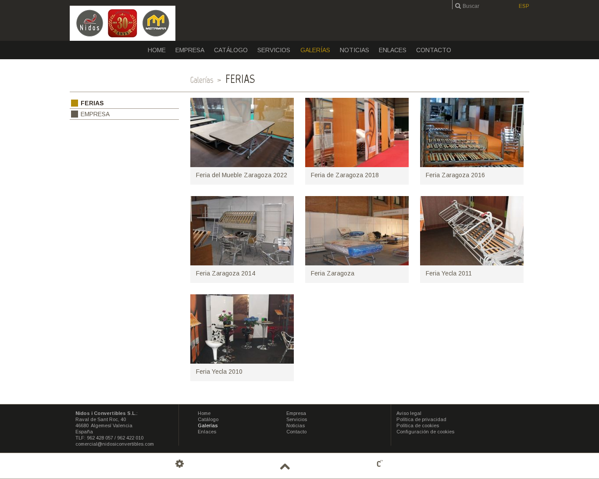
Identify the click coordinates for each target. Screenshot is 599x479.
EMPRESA (95, 114)
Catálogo (231, 50)
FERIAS (92, 103)
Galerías (315, 50)
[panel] (179, 463)
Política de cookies (417, 425)
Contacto (433, 50)
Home (157, 50)
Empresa (189, 50)
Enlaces (392, 50)
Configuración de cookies (425, 431)
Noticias (354, 50)
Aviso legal (408, 413)
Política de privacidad (421, 419)
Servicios (273, 50)
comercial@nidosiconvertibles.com (114, 444)
